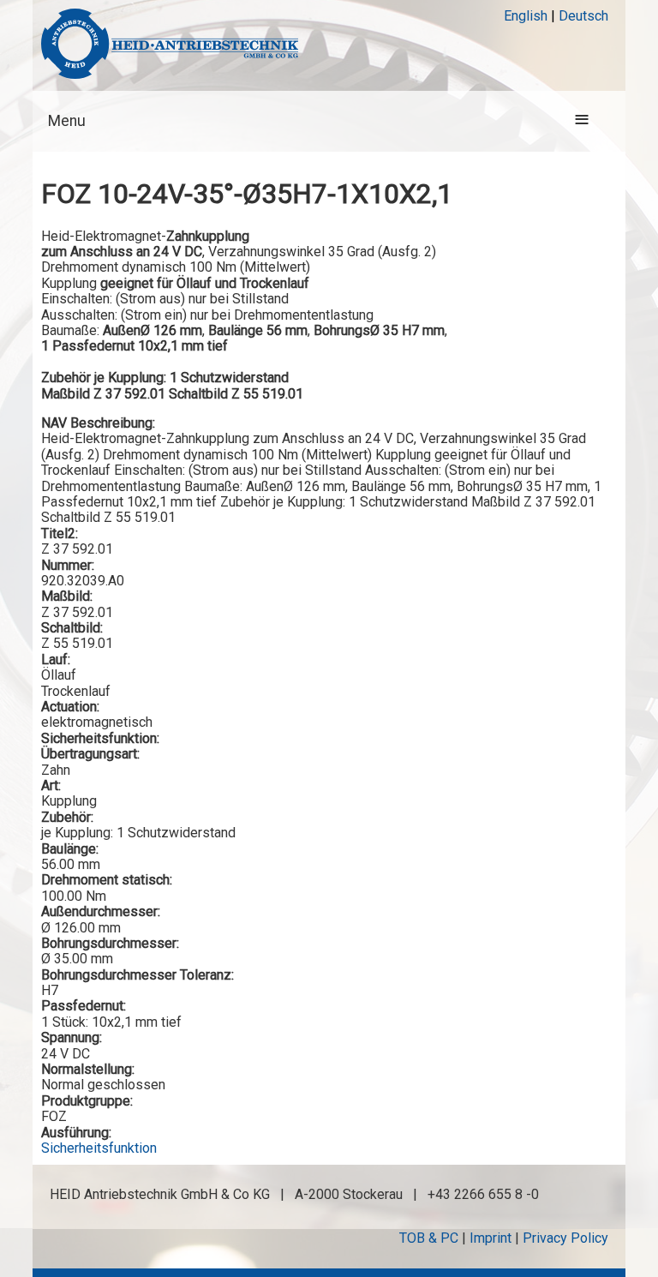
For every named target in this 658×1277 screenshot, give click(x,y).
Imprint (490, 1238)
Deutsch (583, 16)
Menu (67, 120)
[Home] (169, 45)
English (525, 16)
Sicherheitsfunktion (99, 1148)
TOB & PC (428, 1238)
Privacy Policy (565, 1238)
